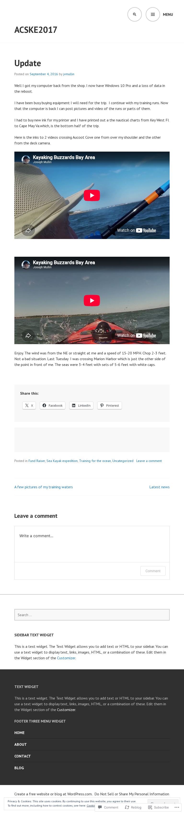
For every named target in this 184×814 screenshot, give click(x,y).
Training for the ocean (95, 461)
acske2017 (36, 29)
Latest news (159, 486)
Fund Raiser (37, 461)
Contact (22, 756)
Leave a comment (149, 461)
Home (19, 732)
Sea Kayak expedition (62, 461)
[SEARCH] (134, 14)
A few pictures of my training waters (43, 486)
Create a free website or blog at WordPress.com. (53, 793)
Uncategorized (122, 461)
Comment (153, 571)
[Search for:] (92, 614)
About (20, 744)
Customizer (66, 657)
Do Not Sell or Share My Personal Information (131, 793)
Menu (168, 14)
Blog (19, 767)
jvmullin (68, 74)
